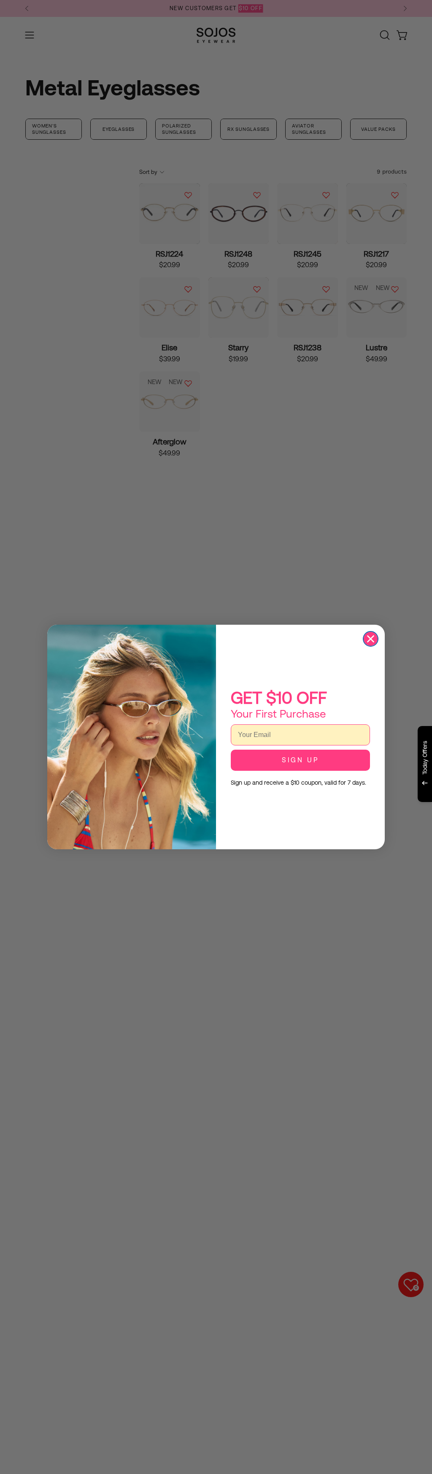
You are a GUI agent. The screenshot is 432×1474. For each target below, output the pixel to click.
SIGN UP (300, 760)
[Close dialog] (370, 638)
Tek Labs (350, 812)
